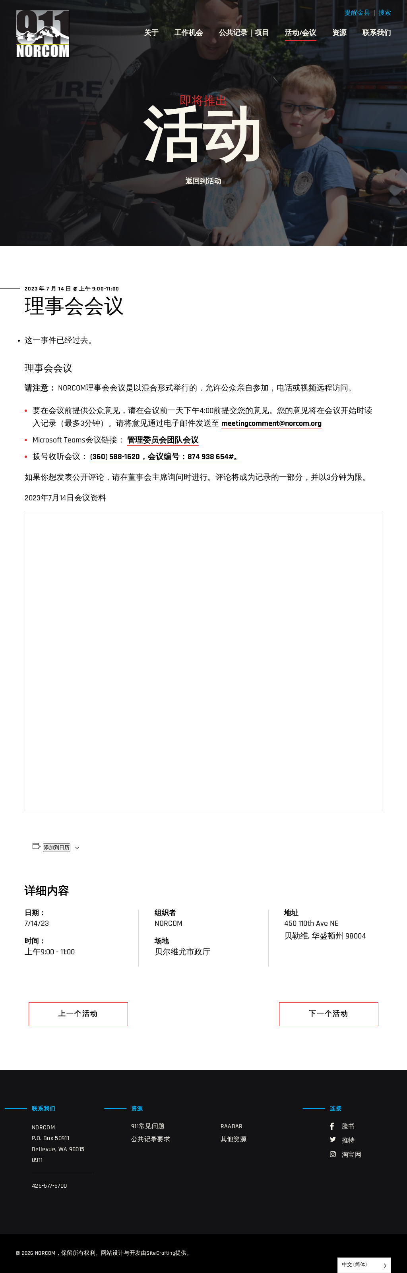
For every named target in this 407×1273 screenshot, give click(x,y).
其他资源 (233, 1139)
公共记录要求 (150, 1139)
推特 (348, 1141)
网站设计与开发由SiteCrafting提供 (143, 1253)
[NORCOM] (43, 34)
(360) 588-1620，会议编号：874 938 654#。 (166, 457)
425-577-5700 (49, 1186)
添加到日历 (57, 847)
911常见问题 (148, 1126)
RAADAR (232, 1126)
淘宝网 (351, 1155)
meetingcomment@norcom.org (271, 424)
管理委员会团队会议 (163, 440)
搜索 (384, 13)
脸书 (348, 1126)
